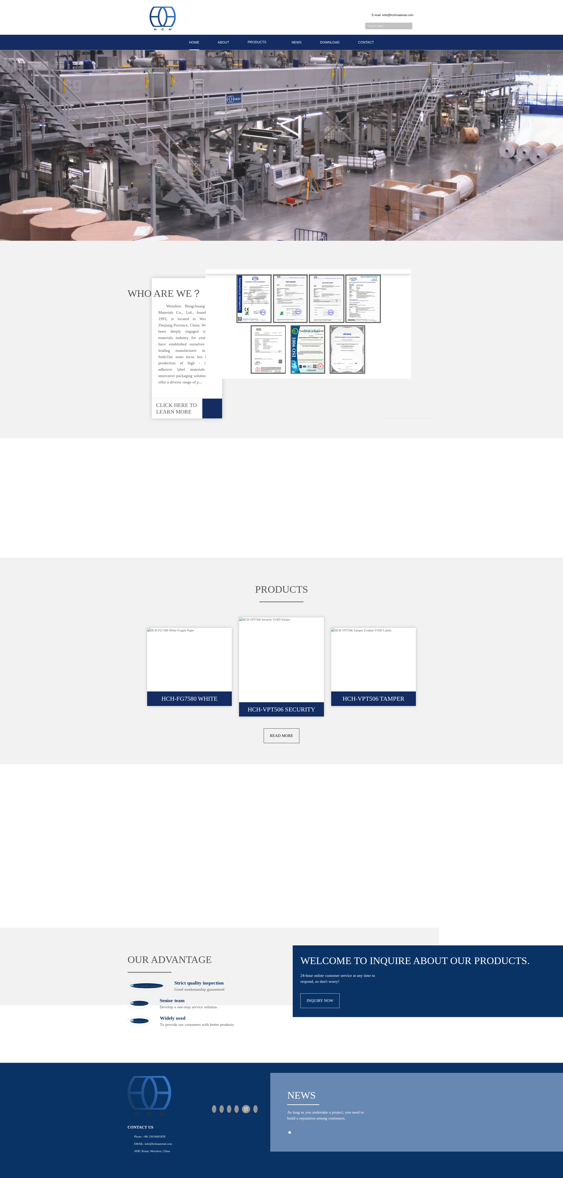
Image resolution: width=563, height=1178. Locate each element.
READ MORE (281, 735)
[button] (548, 66)
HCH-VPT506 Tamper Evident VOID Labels (373, 700)
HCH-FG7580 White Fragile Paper (189, 700)
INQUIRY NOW (320, 1000)
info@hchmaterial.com (158, 1143)
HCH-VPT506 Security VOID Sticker (281, 711)
